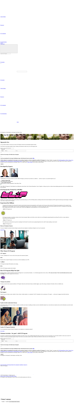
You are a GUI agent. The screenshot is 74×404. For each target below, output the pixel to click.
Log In (1, 42)
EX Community (3, 33)
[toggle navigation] (0, 63)
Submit (2, 354)
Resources (2, 25)
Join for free (2, 43)
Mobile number (3, 148)
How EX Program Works (9, 364)
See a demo (2, 331)
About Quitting (3, 16)
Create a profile (29, 162)
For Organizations (3, 41)
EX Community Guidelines (18, 364)
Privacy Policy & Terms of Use (5, 376)
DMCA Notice (13, 376)
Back (18, 122)
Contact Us (25, 364)
